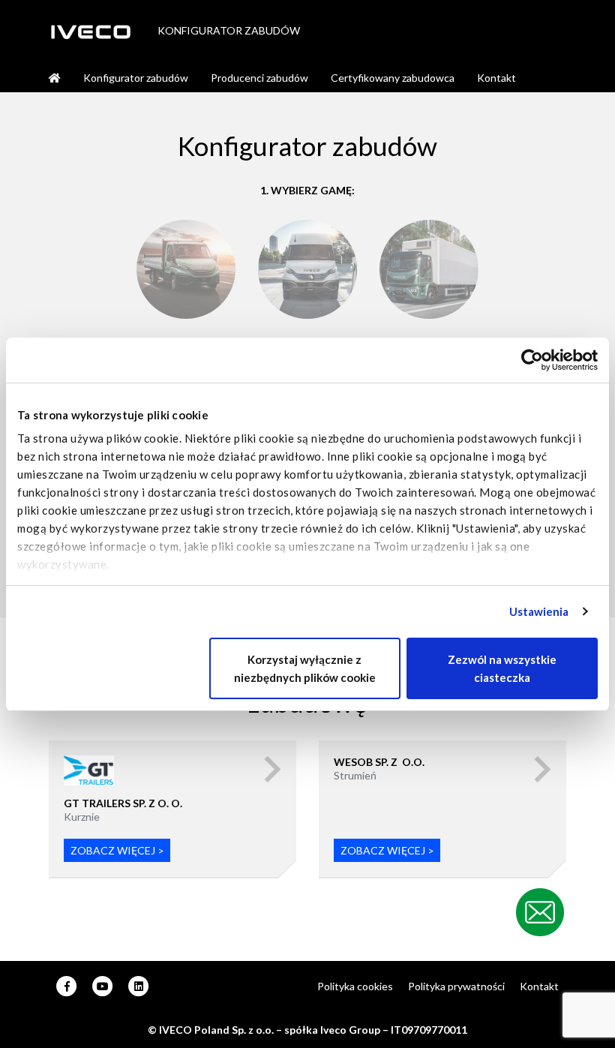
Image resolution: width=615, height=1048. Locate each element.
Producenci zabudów (259, 77)
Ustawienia (539, 611)
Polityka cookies (355, 986)
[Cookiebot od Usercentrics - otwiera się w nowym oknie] (532, 360)
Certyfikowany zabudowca (392, 77)
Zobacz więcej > (117, 850)
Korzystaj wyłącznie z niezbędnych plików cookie (305, 668)
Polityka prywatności (456, 986)
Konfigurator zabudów (135, 77)
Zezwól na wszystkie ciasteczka (502, 668)
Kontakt (496, 77)
